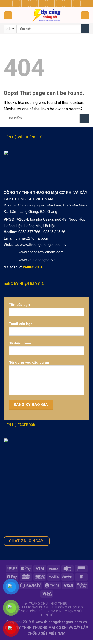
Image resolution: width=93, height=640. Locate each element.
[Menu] (8, 15)
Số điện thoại (20, 343)
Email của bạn (20, 324)
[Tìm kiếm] (85, 28)
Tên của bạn (19, 305)
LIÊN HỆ (47, 615)
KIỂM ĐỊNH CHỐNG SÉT (65, 611)
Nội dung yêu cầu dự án (29, 362)
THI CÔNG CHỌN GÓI (68, 607)
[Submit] (84, 118)
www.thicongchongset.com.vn (44, 244)
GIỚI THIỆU (59, 603)
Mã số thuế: (23, 267)
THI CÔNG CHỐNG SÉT (27, 611)
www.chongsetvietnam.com (40, 252)
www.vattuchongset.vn (37, 260)
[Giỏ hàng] (85, 15)
